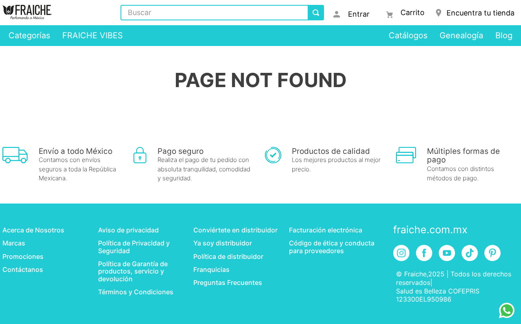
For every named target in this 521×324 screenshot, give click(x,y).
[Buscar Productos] (316, 13)
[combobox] (222, 12)
